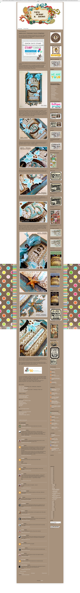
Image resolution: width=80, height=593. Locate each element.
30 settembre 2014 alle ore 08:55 (26, 500)
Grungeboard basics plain (23, 403)
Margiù (22, 473)
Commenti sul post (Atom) (25, 574)
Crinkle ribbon (21, 404)
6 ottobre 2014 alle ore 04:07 (25, 556)
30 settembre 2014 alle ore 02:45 (26, 494)
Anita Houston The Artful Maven (26, 517)
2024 (52, 470)
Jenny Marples (23, 503)
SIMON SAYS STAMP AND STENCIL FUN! (56, 496)
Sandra (22, 523)
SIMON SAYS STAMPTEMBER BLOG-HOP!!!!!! (56, 498)
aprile (53, 506)
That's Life (53, 371)
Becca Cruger (23, 559)
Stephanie (22, 458)
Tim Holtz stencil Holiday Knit (23, 397)
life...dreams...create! (54, 445)
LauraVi (22, 445)
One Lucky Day (53, 382)
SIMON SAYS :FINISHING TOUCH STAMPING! (56, 489)
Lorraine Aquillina (53, 92)
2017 (52, 479)
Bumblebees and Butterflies (55, 368)
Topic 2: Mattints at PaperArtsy (55, 420)
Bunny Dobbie (23, 424)
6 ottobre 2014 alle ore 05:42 (25, 562)
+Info (40, 1)
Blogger (42, 580)
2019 (52, 476)
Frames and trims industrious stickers (25, 400)
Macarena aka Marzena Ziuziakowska (54, 94)
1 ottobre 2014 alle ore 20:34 (25, 520)
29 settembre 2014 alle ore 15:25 (26, 455)
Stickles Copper (21, 413)
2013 (52, 511)
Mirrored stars (21, 401)
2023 (52, 471)
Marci (22, 467)
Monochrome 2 (53, 369)
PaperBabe (53, 416)
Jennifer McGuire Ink (54, 412)
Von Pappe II (53, 434)
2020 (52, 475)
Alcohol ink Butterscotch (23, 391)
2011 (52, 514)
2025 (52, 469)
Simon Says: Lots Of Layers (55, 390)
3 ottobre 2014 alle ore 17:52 (25, 539)
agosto (53, 501)
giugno (53, 503)
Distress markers (21, 389)
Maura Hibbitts (53, 95)
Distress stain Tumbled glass (23, 387)
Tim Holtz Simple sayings (23, 396)
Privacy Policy (26, 28)
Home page (20, 28)
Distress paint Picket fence (23, 388)
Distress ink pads (21, 386)
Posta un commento (23, 571)
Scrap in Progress (54, 423)
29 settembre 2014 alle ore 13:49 (26, 436)
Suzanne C (23, 439)
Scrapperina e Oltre (54, 438)
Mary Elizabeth (23, 430)
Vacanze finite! (54, 499)
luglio (53, 502)
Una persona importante (54, 439)
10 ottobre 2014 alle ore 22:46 (25, 569)
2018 (52, 478)
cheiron (22, 542)
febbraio (53, 508)
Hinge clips (20, 405)
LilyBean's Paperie (54, 427)
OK (42, 1)
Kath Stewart (53, 91)
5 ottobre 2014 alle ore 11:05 (25, 550)
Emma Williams (23, 535)
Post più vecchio (44, 573)
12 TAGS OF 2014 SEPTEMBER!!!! (54, 492)
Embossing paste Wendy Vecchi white (25, 411)
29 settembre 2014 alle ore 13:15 (26, 427)
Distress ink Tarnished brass (23, 390)
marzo (53, 507)
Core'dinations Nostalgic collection (24, 414)
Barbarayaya (53, 88)
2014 (52, 483)
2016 (52, 480)
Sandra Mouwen (53, 97)
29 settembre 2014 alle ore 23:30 (26, 464)
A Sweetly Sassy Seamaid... (55, 417)
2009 (52, 516)
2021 (52, 474)
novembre (53, 485)
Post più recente (21, 573)
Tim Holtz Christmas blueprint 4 (24, 395)
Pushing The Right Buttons (55, 378)
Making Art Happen (53, 442)
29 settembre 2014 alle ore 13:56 (26, 442)
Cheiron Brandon (53, 89)
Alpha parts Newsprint (22, 402)
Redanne (22, 529)
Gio (21, 497)
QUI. (45, 66)
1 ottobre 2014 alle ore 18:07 (25, 514)
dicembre (53, 484)
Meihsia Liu (23, 510)
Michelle (22, 553)
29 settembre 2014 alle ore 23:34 (26, 470)
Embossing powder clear (23, 412)
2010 (52, 515)
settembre (53, 488)
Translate (57, 523)
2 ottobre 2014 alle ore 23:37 (25, 532)
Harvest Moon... (53, 372)
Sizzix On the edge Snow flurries (24, 408)
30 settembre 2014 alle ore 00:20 (26, 480)
